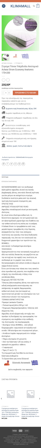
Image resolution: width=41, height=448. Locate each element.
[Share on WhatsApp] (3, 164)
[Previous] (5, 33)
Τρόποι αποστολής (12, 439)
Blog (17, 441)
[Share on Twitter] (11, 164)
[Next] (36, 33)
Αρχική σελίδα (7, 63)
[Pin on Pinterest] (19, 164)
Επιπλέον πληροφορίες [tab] (9, 181)
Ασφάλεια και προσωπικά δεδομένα (20, 436)
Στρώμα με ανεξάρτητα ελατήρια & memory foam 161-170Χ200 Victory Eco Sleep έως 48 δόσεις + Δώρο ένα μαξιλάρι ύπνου (10, 412)
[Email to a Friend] (15, 164)
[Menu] (3, 6)
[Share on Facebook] (7, 164)
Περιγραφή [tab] (5, 177)
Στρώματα (18, 63)
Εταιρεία (23, 441)
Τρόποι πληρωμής (31, 438)
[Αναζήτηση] (34, 6)
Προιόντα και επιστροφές (12, 438)
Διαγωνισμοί (9, 441)
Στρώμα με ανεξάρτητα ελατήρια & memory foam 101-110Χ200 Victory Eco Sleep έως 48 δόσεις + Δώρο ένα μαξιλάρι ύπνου (30, 412)
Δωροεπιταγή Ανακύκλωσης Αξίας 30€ (21, 109)
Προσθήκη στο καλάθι (25, 93)
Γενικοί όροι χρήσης (20, 434)
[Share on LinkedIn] (23, 164)
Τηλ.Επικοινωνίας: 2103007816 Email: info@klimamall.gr (20, 443)
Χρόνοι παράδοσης (28, 439)
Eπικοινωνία (32, 441)
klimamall (20, 6)
